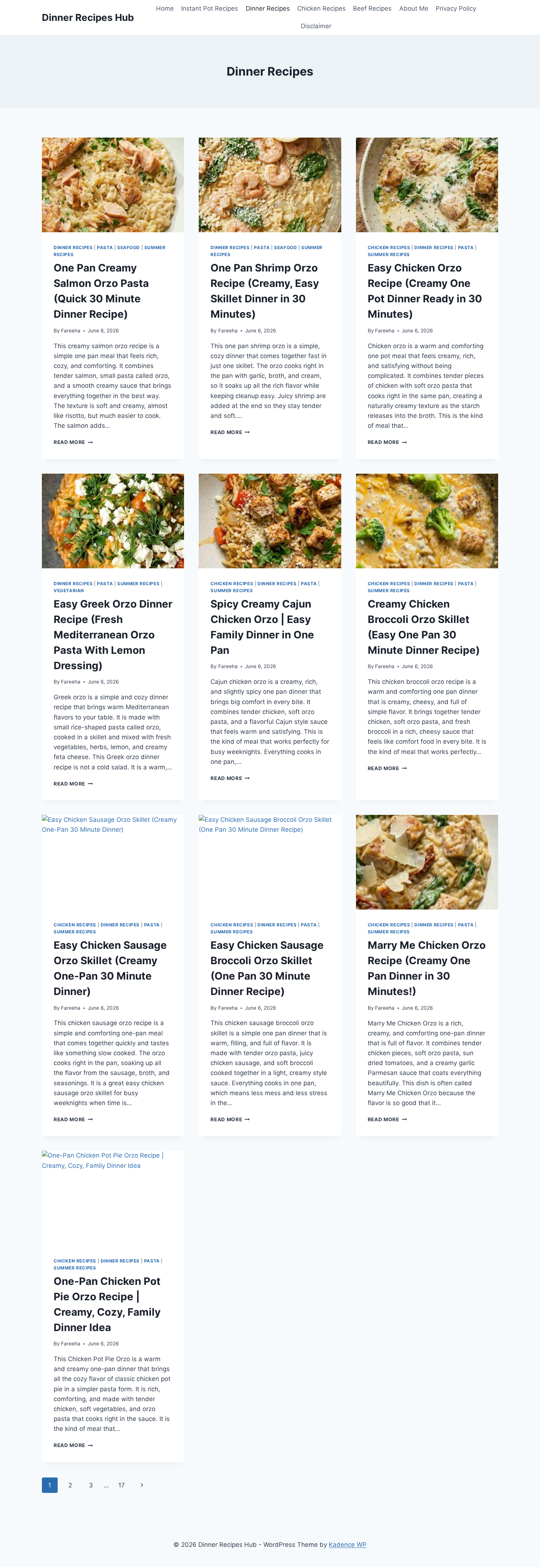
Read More (73, 442)
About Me (413, 8)
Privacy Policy (456, 8)
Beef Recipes (372, 8)
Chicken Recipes (321, 8)
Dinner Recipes (268, 8)
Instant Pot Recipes (209, 8)
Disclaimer (316, 26)
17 (121, 1485)
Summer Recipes (389, 254)
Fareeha (70, 331)
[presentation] (113, 185)
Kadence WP (348, 1544)
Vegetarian (69, 590)
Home (165, 8)
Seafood (128, 247)
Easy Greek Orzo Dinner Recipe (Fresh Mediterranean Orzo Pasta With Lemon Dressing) (113, 635)
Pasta (105, 247)
